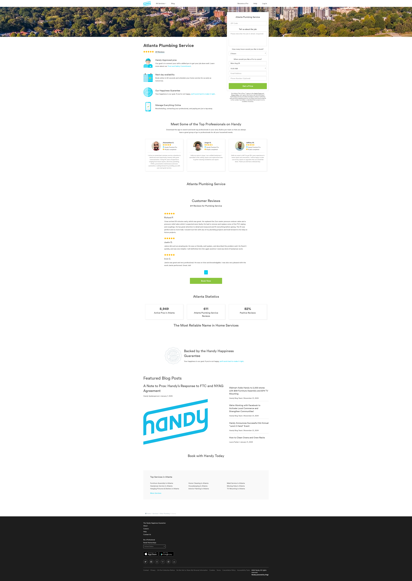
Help (255, 3)
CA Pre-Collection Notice (166, 570)
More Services (155, 493)
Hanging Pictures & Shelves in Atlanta (164, 489)
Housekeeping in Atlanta (198, 486)
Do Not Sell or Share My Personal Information (192, 570)
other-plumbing (165, 513)
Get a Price (247, 86)
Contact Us (147, 534)
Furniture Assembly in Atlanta (161, 483)
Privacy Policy (235, 95)
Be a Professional (149, 540)
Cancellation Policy (229, 570)
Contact (146, 570)
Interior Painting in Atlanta (199, 489)
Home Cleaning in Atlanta (198, 483)
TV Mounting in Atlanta (236, 489)
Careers (146, 529)
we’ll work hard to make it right (203, 94)
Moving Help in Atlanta (236, 486)
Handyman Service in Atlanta (161, 486)
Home (149, 513)
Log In (264, 3)
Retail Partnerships (149, 543)
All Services (160, 3)
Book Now (206, 281)
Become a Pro (243, 3)
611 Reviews (159, 52)
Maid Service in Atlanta (236, 483)
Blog (173, 3)
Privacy (153, 570)
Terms (219, 570)
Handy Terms (258, 93)
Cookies (212, 570)
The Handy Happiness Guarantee (154, 523)
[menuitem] (161, 3)
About (145, 526)
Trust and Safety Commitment (179, 66)
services (155, 513)
